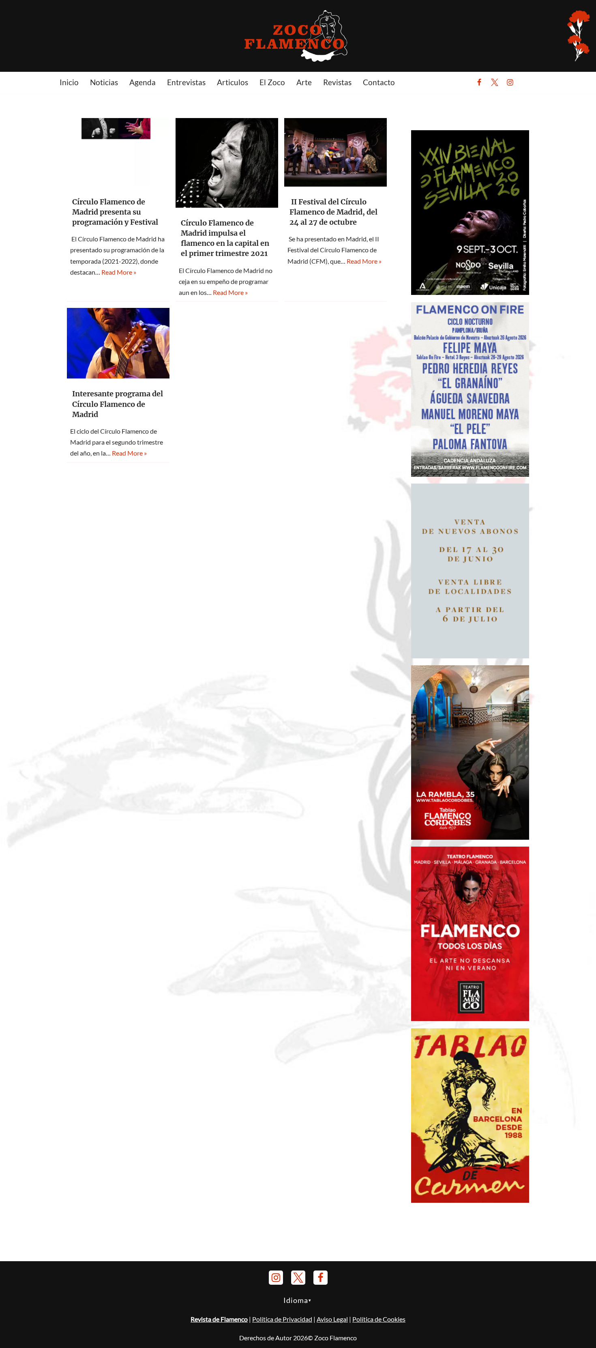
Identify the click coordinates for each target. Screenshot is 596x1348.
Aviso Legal (332, 1319)
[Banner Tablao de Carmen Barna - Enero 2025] (470, 1200)
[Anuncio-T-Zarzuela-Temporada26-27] (470, 656)
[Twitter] (494, 82)
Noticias (104, 82)
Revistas (337, 82)
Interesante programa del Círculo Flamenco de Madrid (117, 404)
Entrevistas (186, 82)
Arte (304, 82)
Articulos (232, 82)
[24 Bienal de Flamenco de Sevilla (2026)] (470, 292)
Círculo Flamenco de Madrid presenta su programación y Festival (115, 212)
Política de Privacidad (282, 1319)
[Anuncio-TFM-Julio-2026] (470, 1018)
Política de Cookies (378, 1319)
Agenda (142, 82)
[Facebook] (479, 82)
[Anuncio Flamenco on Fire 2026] (470, 474)
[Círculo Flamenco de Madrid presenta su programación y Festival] (118, 152)
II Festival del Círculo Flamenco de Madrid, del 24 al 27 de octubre (333, 212)
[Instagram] (510, 82)
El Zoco (272, 82)
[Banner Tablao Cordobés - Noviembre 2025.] (470, 837)
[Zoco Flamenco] (298, 35)
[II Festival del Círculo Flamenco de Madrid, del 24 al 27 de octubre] (335, 152)
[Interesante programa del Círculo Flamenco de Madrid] (118, 343)
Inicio (69, 82)
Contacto (379, 82)
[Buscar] (530, 82)
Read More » (118, 272)
